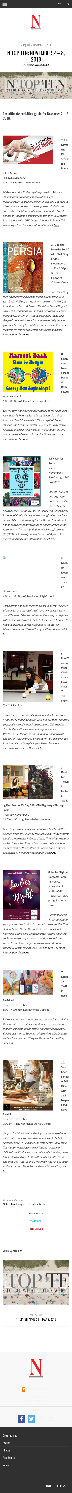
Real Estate (9, 1458)
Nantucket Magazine (38, 64)
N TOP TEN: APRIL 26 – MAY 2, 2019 (36, 1319)
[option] (36, 1291)
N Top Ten (25, 45)
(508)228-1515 (37, 1382)
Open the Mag (10, 1435)
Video (6, 1465)
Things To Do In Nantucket (31, 1203)
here (56, 225)
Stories (6, 1443)
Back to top (54, 1486)
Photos (6, 1450)
